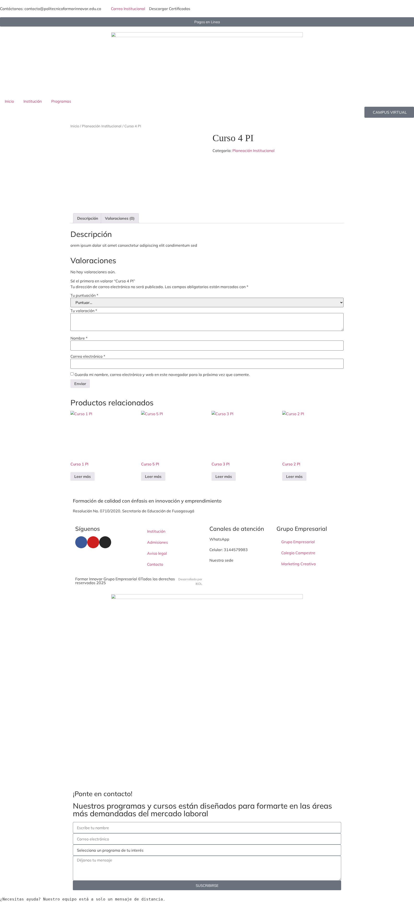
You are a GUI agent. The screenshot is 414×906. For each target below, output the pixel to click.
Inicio (9, 101)
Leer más (82, 476)
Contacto (155, 564)
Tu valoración (83, 311)
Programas (61, 101)
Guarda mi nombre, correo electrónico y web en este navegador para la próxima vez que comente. (162, 374)
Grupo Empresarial (298, 541)
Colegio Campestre (298, 552)
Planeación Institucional (101, 126)
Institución (32, 101)
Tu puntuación (84, 295)
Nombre (78, 338)
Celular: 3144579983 (228, 549)
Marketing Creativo (298, 563)
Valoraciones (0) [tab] (120, 218)
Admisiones (157, 542)
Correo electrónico (87, 356)
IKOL (199, 584)
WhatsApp (219, 539)
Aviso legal (157, 553)
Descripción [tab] (87, 218)
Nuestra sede (221, 560)
